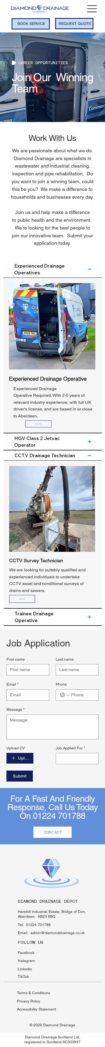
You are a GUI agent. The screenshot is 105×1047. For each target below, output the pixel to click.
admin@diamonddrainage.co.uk (57, 933)
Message (15, 709)
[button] (38, 423)
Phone (61, 684)
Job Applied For (70, 748)
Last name (65, 659)
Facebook (26, 952)
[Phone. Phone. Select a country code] (64, 695)
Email (12, 684)
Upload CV (15, 748)
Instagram (26, 961)
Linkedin (25, 969)
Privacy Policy (28, 1001)
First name (15, 659)
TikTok (23, 976)
